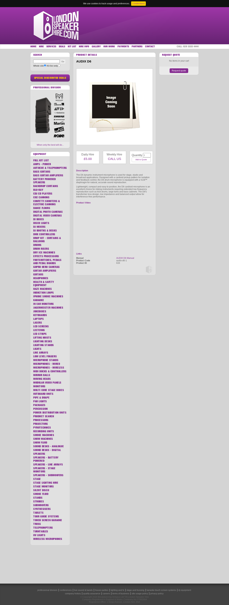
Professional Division (47, 590)
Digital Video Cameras (47, 215)
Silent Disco (41, 490)
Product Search (43, 416)
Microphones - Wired (46, 363)
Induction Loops (43, 292)
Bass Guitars (41, 171)
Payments (123, 46)
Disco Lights (41, 223)
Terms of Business (120, 593)
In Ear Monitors (43, 304)
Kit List (72, 46)
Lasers (37, 322)
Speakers (39, 453)
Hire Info (84, 46)
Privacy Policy (157, 593)
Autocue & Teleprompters (50, 168)
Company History (73, 593)
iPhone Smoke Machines (48, 296)
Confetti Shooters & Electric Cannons (46, 203)
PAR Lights (40, 401)
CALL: (188, 46)
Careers (106, 593)
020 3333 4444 (191, 46)
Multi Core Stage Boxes (48, 390)
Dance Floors (41, 208)
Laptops (38, 319)
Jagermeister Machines (48, 307)
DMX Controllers (44, 234)
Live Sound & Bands (83, 590)
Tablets (38, 512)
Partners (137, 46)
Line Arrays (40, 352)
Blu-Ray (38, 189)
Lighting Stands (43, 345)
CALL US (114, 158)
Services (51, 46)
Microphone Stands (45, 360)
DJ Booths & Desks (45, 230)
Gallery (96, 46)
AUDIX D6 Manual (125, 258)
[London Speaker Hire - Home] (56, 25)
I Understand (138, 3)
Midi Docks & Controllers (49, 371)
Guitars (38, 274)
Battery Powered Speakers (44, 181)
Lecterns (39, 330)
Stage (37, 479)
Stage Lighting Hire (45, 482)
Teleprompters (43, 527)
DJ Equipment (184, 590)
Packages (39, 405)
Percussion (40, 408)
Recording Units (43, 431)
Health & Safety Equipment (43, 283)
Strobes (38, 501)
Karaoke (38, 300)
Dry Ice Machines (44, 252)
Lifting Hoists (42, 337)
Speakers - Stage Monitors (44, 470)
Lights (37, 349)
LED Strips (40, 334)
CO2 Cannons (41, 197)
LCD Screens (41, 326)
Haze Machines (42, 289)
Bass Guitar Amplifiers (48, 175)
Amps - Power (42, 164)
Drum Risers (41, 248)
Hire (41, 46)
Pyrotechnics (42, 427)
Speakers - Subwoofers (48, 475)
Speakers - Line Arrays (48, 464)
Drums (37, 245)
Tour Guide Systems (46, 516)
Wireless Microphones (47, 539)
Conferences (66, 590)
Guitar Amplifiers (44, 270)
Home (33, 46)
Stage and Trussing (135, 590)
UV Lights (39, 535)
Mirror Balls (41, 375)
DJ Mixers (39, 226)
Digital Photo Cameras (48, 211)
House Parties (101, 590)
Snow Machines (43, 438)
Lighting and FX (117, 590)
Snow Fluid (40, 442)
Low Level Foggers (45, 356)
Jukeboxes (39, 311)
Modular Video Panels (47, 382)
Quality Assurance (91, 593)
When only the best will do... (50, 145)
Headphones (40, 278)
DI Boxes (38, 219)
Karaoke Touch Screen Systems (161, 590)
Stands (38, 497)
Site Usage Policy (140, 593)
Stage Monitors (43, 486)
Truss (37, 524)
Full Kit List (41, 160)
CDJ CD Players (42, 193)
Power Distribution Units (49, 412)
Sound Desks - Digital (47, 450)
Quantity (136, 155)
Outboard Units (43, 393)
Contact (150, 46)
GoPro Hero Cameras (46, 267)
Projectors (40, 423)
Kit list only (52, 66)
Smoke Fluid (40, 494)
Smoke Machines (43, 435)
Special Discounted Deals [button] (50, 77)
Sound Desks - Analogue (48, 446)
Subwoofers (41, 505)
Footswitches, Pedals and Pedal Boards (47, 261)
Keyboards (40, 315)
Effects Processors (46, 256)
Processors (40, 420)
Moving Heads (42, 378)
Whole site (38, 66)
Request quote (179, 70)
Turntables (40, 531)
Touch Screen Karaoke (47, 520)
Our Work (109, 46)
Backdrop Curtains (45, 186)
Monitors (39, 386)
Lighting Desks (42, 341)
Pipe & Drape (41, 397)
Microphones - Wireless (48, 367)
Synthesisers (42, 509)
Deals (62, 46)
